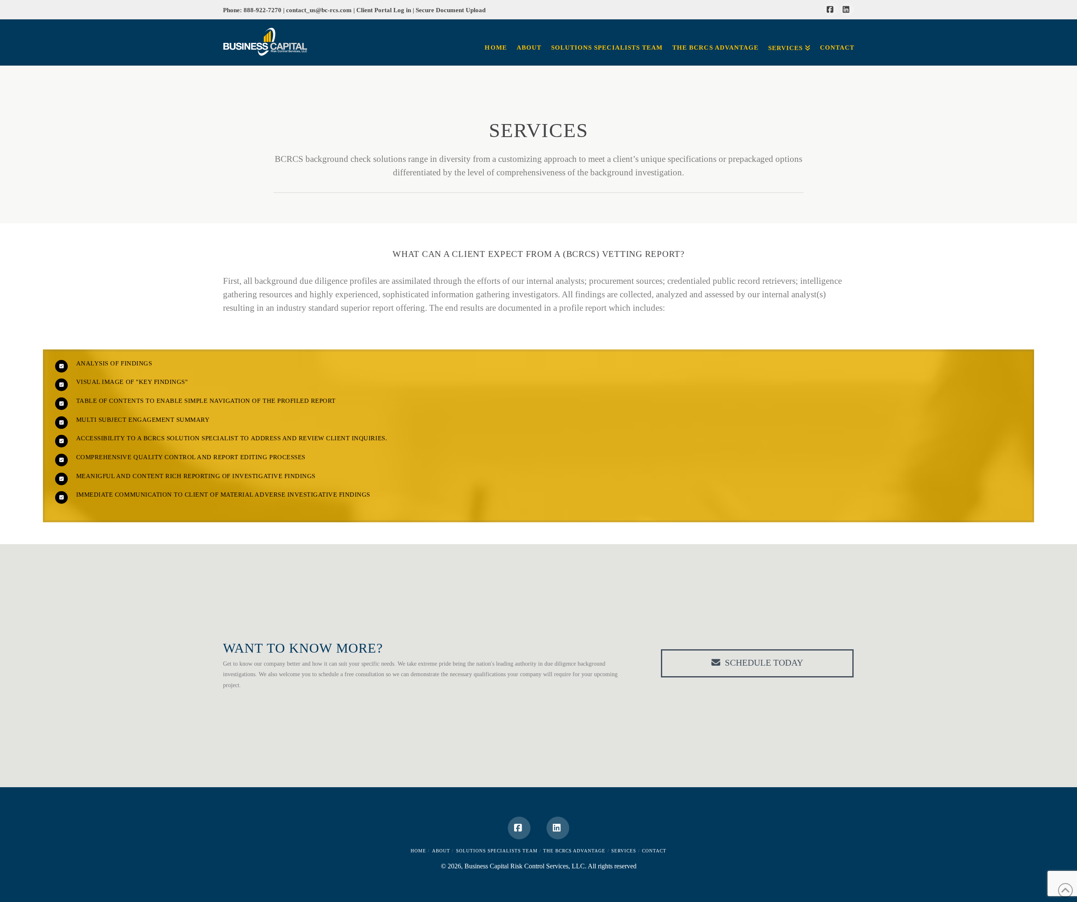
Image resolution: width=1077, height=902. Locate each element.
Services (623, 850)
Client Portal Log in (384, 9)
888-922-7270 (263, 9)
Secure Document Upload (450, 9)
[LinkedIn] (847, 9)
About (441, 850)
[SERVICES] (789, 32)
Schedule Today (764, 663)
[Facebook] (831, 9)
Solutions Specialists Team (497, 850)
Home (418, 850)
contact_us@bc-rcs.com (319, 9)
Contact (654, 850)
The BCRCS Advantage (574, 850)
